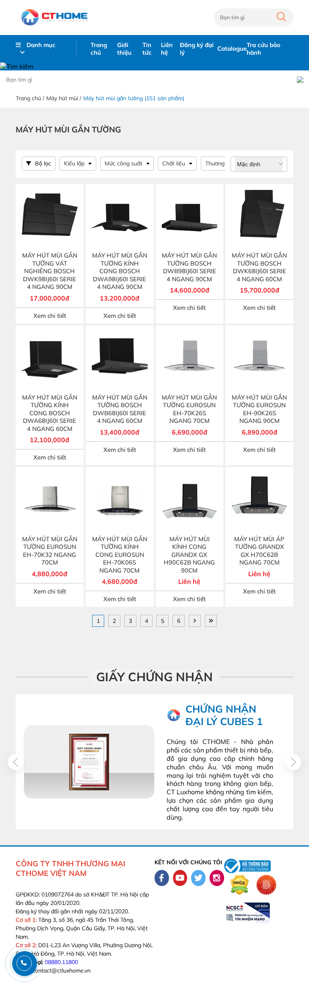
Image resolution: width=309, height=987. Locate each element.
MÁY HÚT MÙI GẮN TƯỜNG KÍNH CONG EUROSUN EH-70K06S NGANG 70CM (119, 554)
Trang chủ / (30, 98)
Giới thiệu (124, 48)
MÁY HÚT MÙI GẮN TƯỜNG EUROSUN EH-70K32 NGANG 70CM (49, 551)
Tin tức (147, 48)
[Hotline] (24, 963)
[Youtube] (180, 878)
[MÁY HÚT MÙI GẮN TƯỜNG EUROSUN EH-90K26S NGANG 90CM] (259, 359)
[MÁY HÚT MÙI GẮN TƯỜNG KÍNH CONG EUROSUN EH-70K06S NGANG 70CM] (120, 501)
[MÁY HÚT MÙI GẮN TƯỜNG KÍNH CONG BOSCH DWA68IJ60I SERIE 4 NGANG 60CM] (50, 359)
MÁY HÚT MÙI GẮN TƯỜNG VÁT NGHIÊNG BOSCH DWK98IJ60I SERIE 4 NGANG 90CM (49, 271)
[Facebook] (161, 878)
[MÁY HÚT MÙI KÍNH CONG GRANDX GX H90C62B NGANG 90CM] (190, 501)
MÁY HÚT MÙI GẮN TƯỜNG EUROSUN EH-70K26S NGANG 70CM (189, 409)
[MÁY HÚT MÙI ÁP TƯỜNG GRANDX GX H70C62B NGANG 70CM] (259, 501)
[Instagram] (217, 878)
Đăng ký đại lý (197, 48)
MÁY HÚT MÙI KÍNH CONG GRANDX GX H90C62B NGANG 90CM (189, 554)
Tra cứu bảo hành (263, 48)
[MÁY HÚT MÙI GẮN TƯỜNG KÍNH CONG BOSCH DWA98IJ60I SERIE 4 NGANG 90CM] (120, 218)
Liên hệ (167, 48)
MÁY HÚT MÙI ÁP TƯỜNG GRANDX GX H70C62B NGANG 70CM (259, 551)
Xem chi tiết (49, 315)
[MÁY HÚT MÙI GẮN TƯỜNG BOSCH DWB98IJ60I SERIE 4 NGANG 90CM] (190, 218)
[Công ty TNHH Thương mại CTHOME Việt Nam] (54, 17)
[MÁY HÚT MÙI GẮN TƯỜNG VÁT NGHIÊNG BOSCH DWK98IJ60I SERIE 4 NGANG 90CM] (50, 218)
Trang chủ (99, 48)
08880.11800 (61, 962)
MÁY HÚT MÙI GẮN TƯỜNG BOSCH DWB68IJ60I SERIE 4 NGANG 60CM (119, 409)
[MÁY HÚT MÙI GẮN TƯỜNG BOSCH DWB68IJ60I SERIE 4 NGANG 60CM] (120, 359)
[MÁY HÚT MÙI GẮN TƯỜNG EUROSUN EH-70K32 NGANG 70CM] (50, 501)
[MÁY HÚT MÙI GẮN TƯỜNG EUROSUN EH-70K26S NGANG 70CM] (190, 359)
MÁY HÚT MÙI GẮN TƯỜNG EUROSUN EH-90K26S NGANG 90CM (259, 409)
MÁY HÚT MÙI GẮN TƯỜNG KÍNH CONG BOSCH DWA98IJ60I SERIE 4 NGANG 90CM (119, 271)
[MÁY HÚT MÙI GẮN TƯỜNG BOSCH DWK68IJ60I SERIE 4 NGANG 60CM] (259, 218)
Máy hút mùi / (63, 98)
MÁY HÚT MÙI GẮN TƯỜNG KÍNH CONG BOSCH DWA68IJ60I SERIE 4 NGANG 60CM (49, 413)
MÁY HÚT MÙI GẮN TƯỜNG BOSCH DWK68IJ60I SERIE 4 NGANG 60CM (259, 267)
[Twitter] (198, 878)
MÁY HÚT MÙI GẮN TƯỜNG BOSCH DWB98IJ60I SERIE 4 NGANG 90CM (189, 267)
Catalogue (232, 48)
